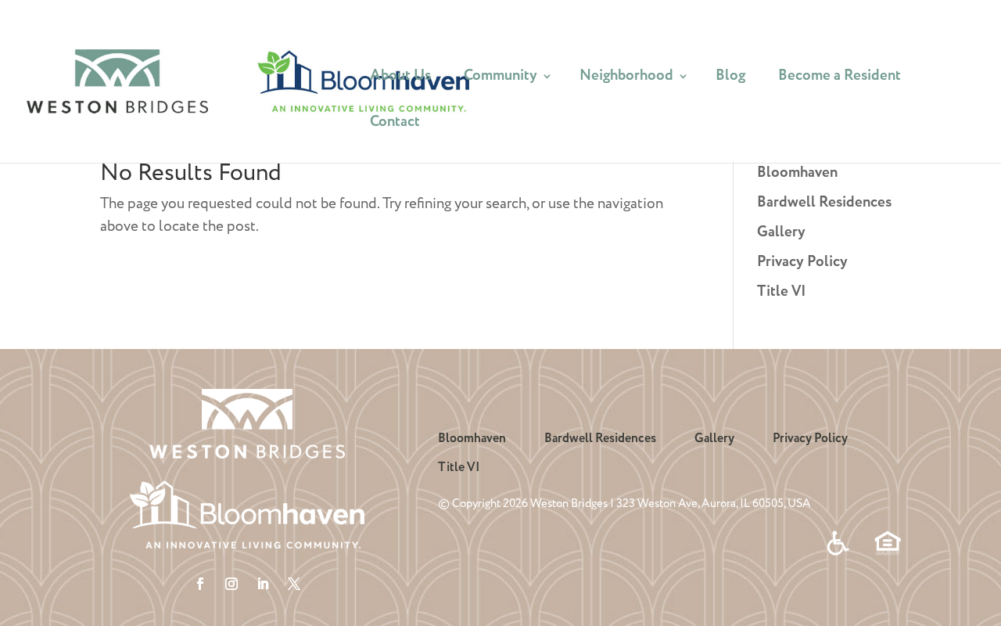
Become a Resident (839, 78)
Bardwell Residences (824, 203)
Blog (730, 78)
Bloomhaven (797, 173)
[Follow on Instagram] (231, 583)
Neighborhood (626, 78)
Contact (395, 125)
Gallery (781, 232)
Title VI (781, 292)
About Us (400, 78)
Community (500, 78)
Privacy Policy (802, 262)
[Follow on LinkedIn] (262, 583)
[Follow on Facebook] (200, 583)
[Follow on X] (294, 583)
